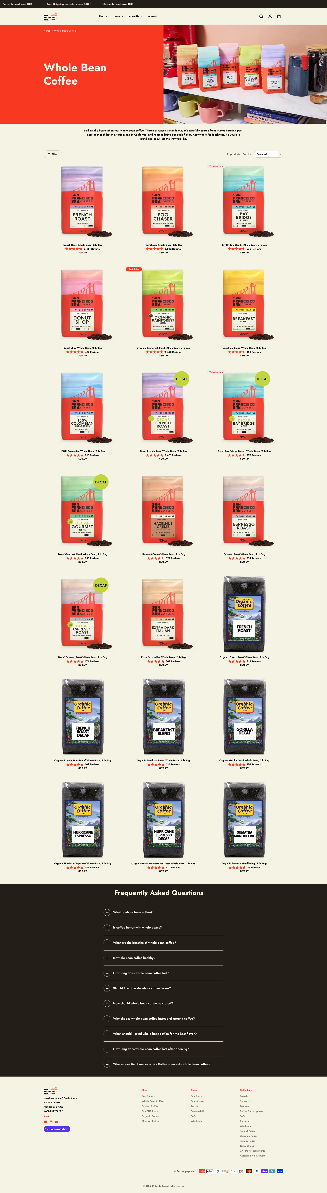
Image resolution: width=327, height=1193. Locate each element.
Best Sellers (148, 1096)
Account (152, 16)
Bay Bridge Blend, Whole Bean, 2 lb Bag (244, 245)
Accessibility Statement (252, 1155)
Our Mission (197, 1101)
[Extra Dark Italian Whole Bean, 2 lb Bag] (163, 614)
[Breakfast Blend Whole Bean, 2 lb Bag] (244, 304)
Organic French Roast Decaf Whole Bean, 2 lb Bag (82, 760)
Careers (244, 1121)
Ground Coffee (150, 1106)
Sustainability (198, 1111)
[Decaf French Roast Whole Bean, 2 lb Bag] (163, 407)
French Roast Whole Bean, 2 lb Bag (83, 245)
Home (47, 30)
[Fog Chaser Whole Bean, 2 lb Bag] (163, 201)
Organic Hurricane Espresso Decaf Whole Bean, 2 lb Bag (163, 863)
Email (47, 1116)
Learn (116, 16)
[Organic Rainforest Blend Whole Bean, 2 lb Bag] (163, 304)
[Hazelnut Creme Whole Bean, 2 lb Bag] (163, 511)
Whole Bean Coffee (153, 1101)
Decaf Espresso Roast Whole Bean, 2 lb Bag (82, 657)
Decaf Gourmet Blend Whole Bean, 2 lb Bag (82, 554)
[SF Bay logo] (65, 1090)
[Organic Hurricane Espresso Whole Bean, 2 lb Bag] (83, 820)
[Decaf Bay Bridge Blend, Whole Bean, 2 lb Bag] (244, 407)
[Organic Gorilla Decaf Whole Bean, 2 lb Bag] (244, 717)
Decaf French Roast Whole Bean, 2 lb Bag (163, 451)
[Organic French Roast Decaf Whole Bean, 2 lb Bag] (83, 717)
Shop (101, 16)
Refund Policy (247, 1131)
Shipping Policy (248, 1136)
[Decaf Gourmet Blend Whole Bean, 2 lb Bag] (83, 511)
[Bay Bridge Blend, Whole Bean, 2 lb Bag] (244, 201)
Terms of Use (247, 1145)
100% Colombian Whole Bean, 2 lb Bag (82, 451)
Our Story (196, 1096)
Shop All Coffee (150, 1121)
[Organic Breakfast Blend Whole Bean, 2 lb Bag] (163, 717)
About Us (134, 16)
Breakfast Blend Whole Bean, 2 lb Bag (244, 348)
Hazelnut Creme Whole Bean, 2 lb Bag (163, 554)
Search (244, 1096)
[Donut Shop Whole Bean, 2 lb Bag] (83, 304)
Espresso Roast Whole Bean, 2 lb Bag (244, 554)
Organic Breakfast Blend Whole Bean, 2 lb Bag (163, 760)
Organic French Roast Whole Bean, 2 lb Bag (244, 657)
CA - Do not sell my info (252, 1150)
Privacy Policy (247, 1141)
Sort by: (247, 154)
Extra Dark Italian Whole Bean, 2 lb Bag (163, 657)
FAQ (193, 1116)
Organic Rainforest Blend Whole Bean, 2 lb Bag (163, 348)
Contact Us (246, 1101)
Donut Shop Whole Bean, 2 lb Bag (83, 348)
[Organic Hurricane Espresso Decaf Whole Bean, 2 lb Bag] (163, 820)
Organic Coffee (150, 1116)
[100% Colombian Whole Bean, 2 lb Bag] (83, 407)
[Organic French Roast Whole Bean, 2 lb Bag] (244, 614)
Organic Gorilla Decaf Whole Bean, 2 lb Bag (244, 760)
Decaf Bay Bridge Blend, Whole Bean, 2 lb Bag (244, 451)
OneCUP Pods (150, 1111)
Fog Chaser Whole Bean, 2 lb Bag (163, 245)
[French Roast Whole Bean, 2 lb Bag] (83, 201)
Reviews (244, 1106)
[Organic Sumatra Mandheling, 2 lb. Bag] (244, 820)
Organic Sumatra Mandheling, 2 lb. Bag (244, 863)
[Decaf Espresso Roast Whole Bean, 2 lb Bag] (83, 614)
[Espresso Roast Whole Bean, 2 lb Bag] (244, 511)
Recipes (195, 1106)
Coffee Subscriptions (251, 1111)
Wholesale (197, 1121)
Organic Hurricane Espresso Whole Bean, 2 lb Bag (82, 863)
